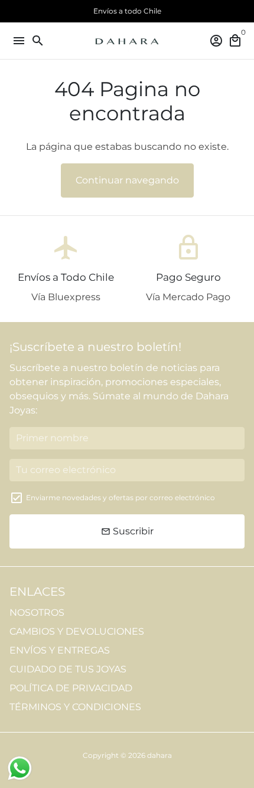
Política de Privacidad (70, 688)
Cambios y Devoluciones (76, 631)
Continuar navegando (127, 180)
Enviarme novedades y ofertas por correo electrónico (120, 497)
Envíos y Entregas (59, 650)
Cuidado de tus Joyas (67, 669)
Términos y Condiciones (75, 707)
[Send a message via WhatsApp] (20, 768)
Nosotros (36, 612)
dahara (159, 755)
